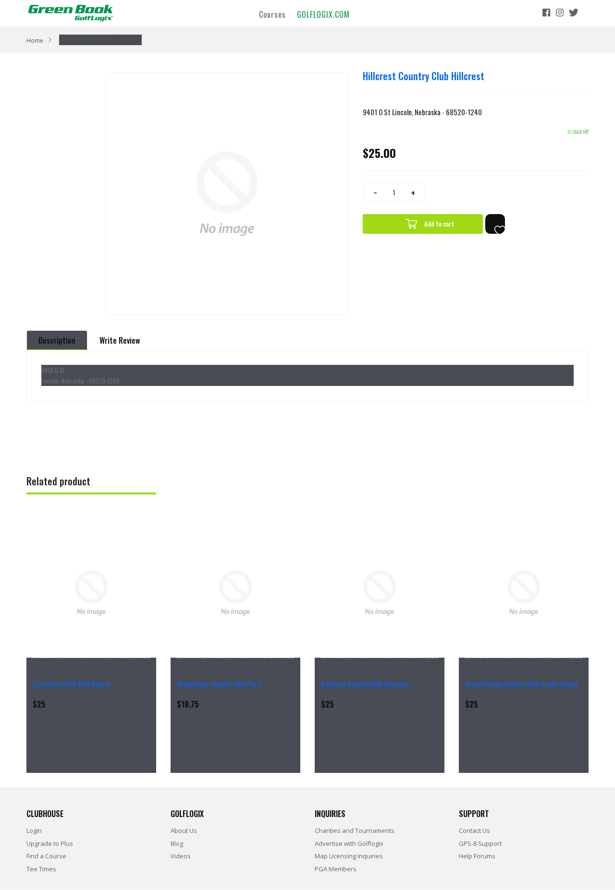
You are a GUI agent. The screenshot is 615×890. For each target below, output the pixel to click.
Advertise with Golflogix (349, 843)
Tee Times (41, 869)
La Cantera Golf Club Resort (71, 683)
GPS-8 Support (480, 843)
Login (34, 830)
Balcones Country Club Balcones (365, 683)
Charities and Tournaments (354, 830)
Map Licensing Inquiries (349, 856)
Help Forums (477, 856)
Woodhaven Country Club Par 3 (219, 683)
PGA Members (336, 869)
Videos (181, 856)
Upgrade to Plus (49, 843)
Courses (272, 14)
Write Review (119, 340)
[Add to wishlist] (495, 224)
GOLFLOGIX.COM (323, 14)
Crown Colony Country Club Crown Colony (521, 683)
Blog (177, 843)
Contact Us (474, 830)
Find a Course (46, 856)
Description (56, 340)
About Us (184, 830)
